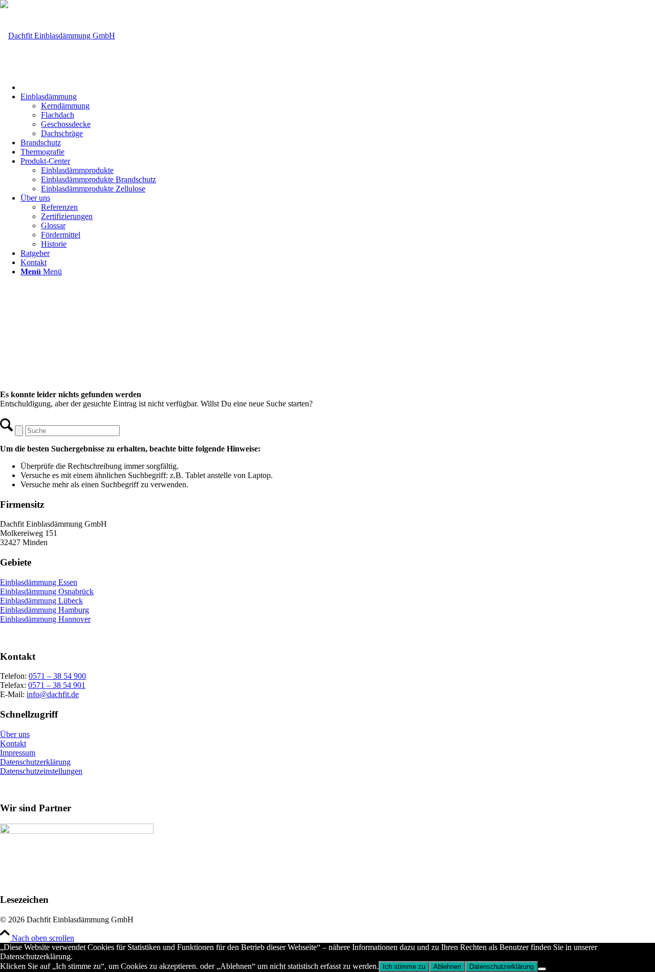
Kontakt (13, 743)
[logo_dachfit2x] (57, 35)
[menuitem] (337, 86)
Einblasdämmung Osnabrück (47, 591)
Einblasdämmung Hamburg (44, 610)
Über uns (15, 734)
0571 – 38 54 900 (57, 676)
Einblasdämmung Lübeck (41, 600)
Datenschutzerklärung (35, 762)
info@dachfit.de (53, 694)
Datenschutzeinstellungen (41, 771)
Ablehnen (447, 966)
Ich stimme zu (404, 966)
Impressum (17, 752)
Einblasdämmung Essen (38, 582)
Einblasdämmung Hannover (45, 619)
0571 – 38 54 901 (56, 685)
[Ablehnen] (542, 968)
